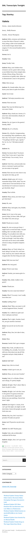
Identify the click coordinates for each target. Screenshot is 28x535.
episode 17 (4, 447)
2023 (20, 446)
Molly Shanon (15, 449)
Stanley (4, 450)
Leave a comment (19, 450)
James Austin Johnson (13, 447)
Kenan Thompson (6, 449)
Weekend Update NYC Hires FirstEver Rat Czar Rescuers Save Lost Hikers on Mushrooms (14, 507)
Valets (5, 21)
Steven (8, 450)
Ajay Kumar (7, 446)
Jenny (21, 447)
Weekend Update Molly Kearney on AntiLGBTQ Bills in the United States (14, 513)
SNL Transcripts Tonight (13, 5)
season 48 (21, 449)
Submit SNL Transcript (9, 486)
